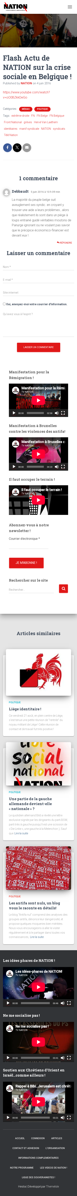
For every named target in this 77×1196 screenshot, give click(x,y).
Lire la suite (21, 833)
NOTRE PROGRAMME (22, 1167)
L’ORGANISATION (55, 1148)
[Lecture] (14, 413)
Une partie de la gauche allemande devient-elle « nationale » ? (30, 803)
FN (33, 115)
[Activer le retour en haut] (69, 1188)
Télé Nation (11, 135)
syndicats (59, 128)
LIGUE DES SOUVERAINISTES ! (38, 1177)
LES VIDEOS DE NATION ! (53, 1167)
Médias (26, 109)
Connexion (38, 1138)
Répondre (65, 242)
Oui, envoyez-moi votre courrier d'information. (36, 304)
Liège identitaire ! (25, 709)
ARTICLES (56, 1138)
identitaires (10, 128)
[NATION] (17, 7)
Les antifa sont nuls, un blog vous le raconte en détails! (34, 905)
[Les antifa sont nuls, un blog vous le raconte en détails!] (38, 867)
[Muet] (57, 413)
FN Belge (42, 115)
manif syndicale (29, 128)
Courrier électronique (24, 539)
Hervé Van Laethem (46, 122)
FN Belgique (57, 115)
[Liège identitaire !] (38, 672)
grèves (28, 122)
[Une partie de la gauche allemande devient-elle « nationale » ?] (38, 763)
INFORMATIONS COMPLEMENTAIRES (38, 1158)
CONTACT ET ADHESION (25, 1148)
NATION (46, 128)
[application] (38, 400)
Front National (13, 122)
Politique (42, 109)
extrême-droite (20, 115)
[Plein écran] (63, 413)
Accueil (20, 1138)
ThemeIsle (52, 1186)
